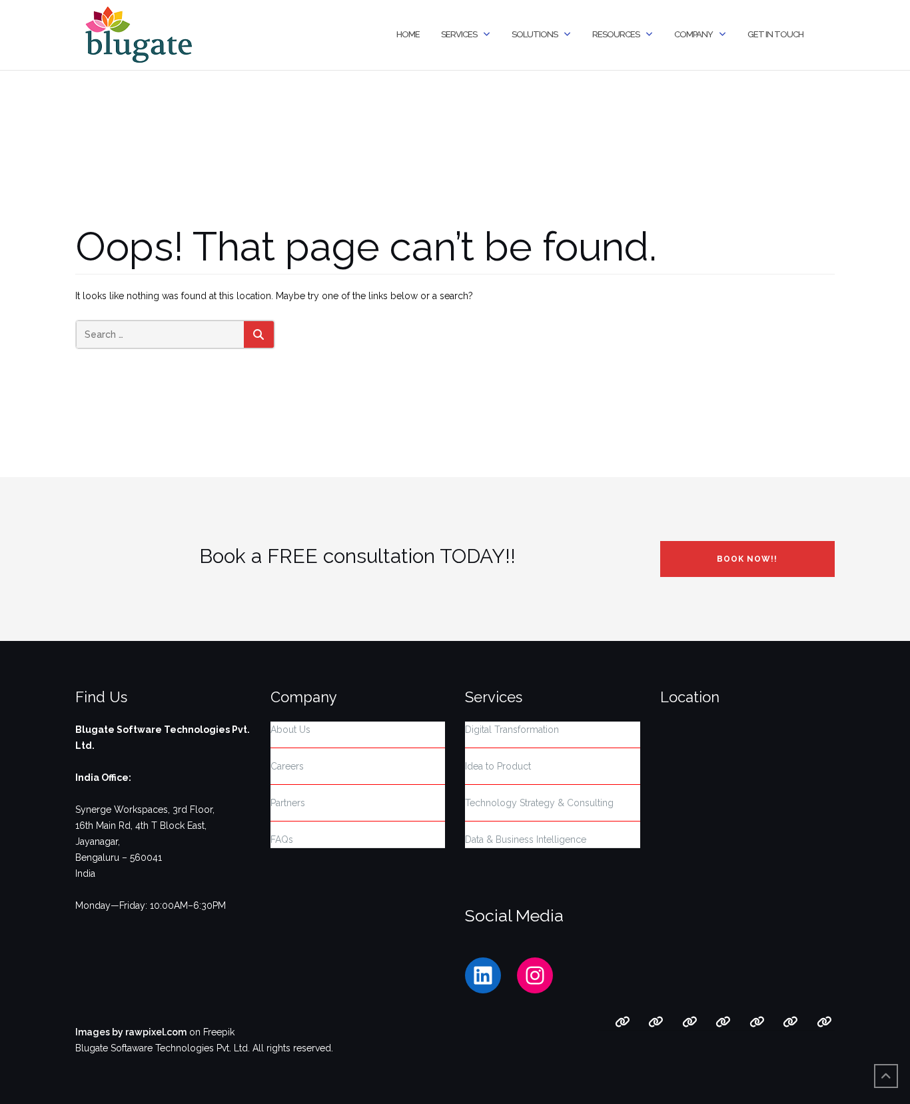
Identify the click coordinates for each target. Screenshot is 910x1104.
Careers (287, 766)
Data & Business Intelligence (525, 839)
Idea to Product (498, 766)
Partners (287, 803)
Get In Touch (775, 34)
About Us (290, 729)
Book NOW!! (747, 559)
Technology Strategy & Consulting (539, 803)
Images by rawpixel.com (131, 1032)
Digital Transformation (512, 729)
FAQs (281, 839)
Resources (616, 34)
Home (408, 34)
